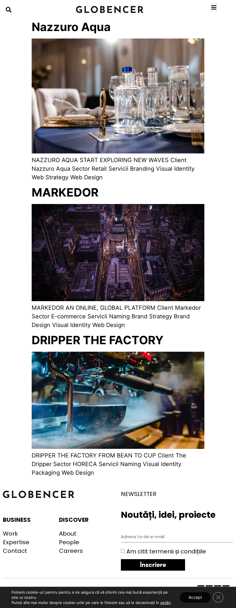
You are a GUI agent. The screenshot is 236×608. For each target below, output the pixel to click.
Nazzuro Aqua (71, 27)
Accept (195, 597)
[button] (8, 10)
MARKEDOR (65, 192)
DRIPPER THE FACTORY (97, 340)
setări (165, 602)
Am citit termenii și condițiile (166, 551)
